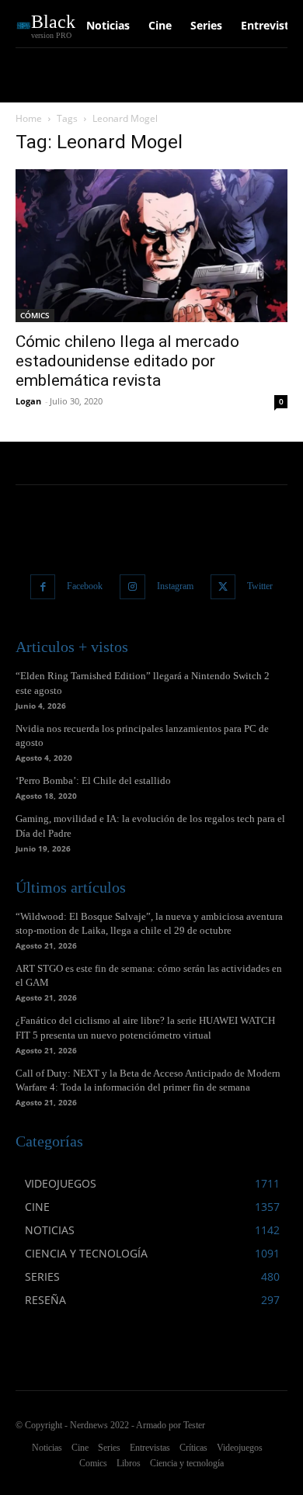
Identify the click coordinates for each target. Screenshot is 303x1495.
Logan (28, 401)
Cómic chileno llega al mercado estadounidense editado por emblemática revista (127, 361)
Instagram (175, 586)
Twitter (260, 586)
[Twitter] (223, 587)
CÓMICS (35, 315)
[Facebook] (43, 587)
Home (29, 118)
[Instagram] (132, 587)
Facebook (85, 586)
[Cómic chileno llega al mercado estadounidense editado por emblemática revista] (151, 245)
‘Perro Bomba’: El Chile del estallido (93, 780)
